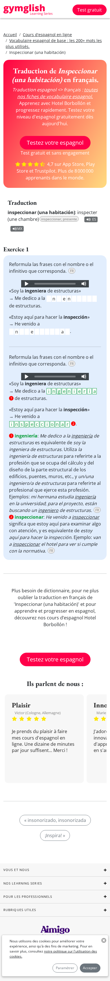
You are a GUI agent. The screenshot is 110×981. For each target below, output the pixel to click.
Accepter (90, 967)
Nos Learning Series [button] (22, 883)
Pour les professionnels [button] (27, 896)
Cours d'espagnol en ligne (47, 34)
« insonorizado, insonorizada (55, 820)
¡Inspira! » (55, 835)
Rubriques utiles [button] (19, 910)
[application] (55, 283)
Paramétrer (65, 967)
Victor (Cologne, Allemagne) (38, 712)
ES (94, 219)
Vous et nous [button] (16, 870)
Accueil (10, 34)
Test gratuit (89, 10)
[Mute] (83, 283)
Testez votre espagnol (55, 142)
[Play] (26, 283)
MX (19, 228)
